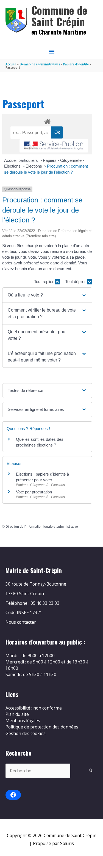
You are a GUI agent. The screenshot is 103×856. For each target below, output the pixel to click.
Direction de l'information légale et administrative (41, 527)
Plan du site (17, 714)
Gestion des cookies (25, 733)
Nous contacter (20, 622)
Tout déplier (76, 281)
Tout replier (44, 281)
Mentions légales (22, 720)
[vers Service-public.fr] (54, 145)
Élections (34, 166)
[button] (47, 295)
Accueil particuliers (21, 160)
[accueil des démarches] (47, 120)
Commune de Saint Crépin (59, 15)
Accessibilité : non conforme (33, 708)
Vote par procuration (34, 492)
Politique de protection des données (41, 727)
